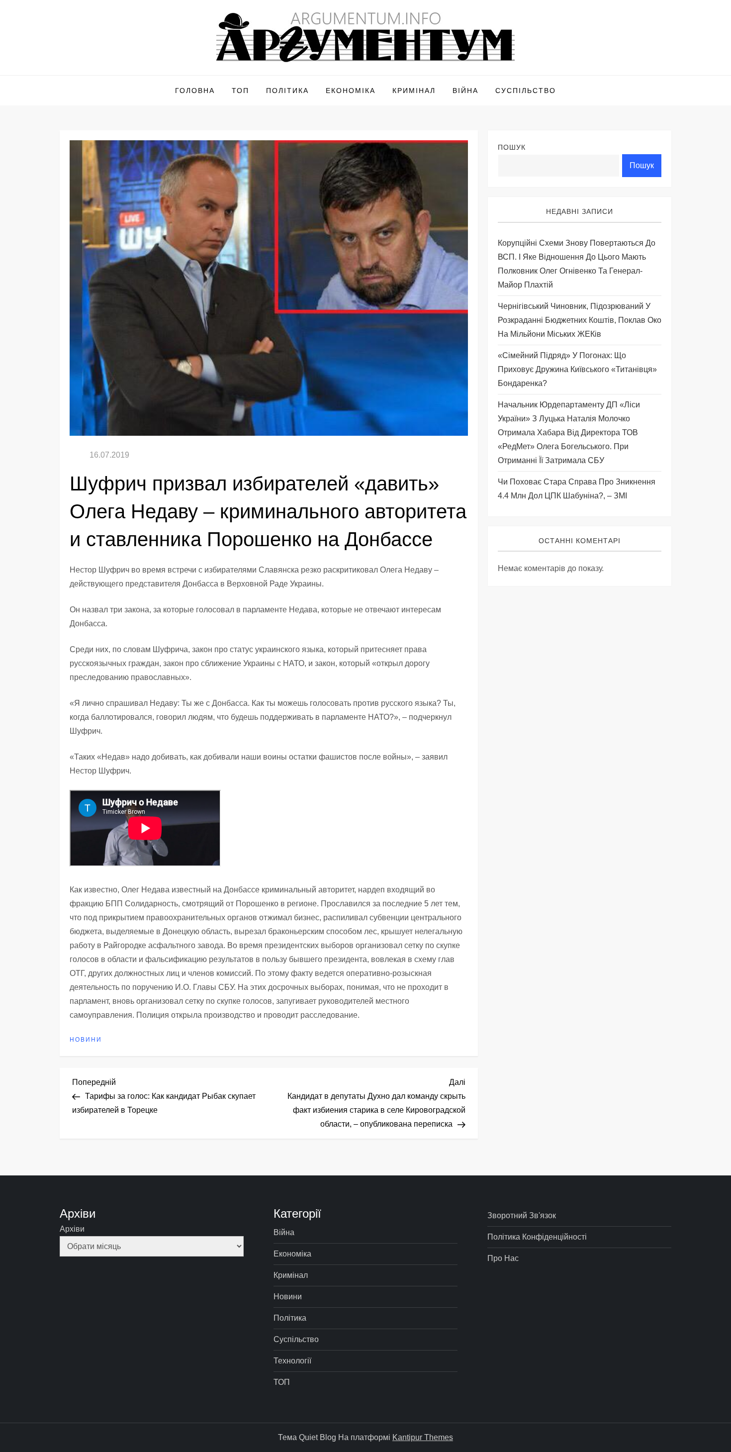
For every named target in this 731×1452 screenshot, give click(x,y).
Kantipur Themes (422, 1437)
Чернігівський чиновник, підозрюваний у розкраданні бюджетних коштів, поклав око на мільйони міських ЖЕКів (579, 320)
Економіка (350, 91)
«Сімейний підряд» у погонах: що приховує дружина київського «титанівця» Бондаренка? (577, 369)
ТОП (240, 91)
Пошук (512, 147)
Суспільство (525, 91)
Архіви (72, 1229)
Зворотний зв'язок (521, 1215)
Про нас (503, 1258)
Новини (86, 1039)
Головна (195, 91)
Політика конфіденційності (537, 1237)
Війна (465, 91)
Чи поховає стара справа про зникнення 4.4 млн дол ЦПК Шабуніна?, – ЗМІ (576, 489)
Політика (287, 91)
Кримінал (414, 91)
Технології (292, 1360)
